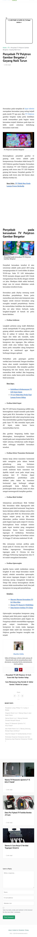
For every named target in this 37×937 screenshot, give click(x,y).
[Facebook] (16, 669)
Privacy (27, 930)
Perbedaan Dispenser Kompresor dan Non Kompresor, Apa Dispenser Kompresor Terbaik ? (18, 739)
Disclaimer (21, 930)
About (10, 930)
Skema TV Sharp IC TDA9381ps (21, 605)
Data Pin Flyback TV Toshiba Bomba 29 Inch (18, 734)
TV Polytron (29, 114)
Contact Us (15, 930)
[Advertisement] (18, 88)
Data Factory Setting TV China (21, 608)
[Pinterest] (20, 669)
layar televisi (29, 109)
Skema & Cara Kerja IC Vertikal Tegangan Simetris (16, 846)
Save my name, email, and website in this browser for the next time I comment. (18, 911)
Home (4, 48)
